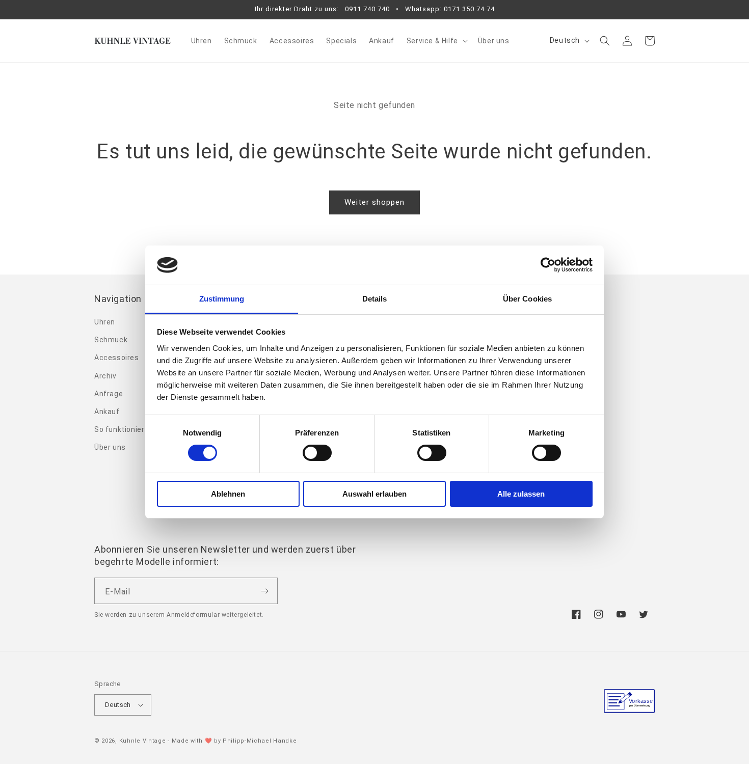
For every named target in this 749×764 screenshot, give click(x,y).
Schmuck (110, 340)
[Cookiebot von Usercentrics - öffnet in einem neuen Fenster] (548, 264)
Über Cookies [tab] (527, 298)
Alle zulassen (521, 493)
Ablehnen (228, 493)
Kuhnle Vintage (142, 741)
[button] (436, 40)
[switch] (317, 453)
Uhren (104, 322)
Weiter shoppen (374, 202)
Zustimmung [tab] (222, 298)
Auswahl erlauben (374, 493)
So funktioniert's (123, 429)
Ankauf (107, 411)
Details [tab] (374, 298)
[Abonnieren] (264, 591)
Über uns (110, 447)
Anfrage (108, 394)
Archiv (105, 376)
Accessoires (116, 357)
